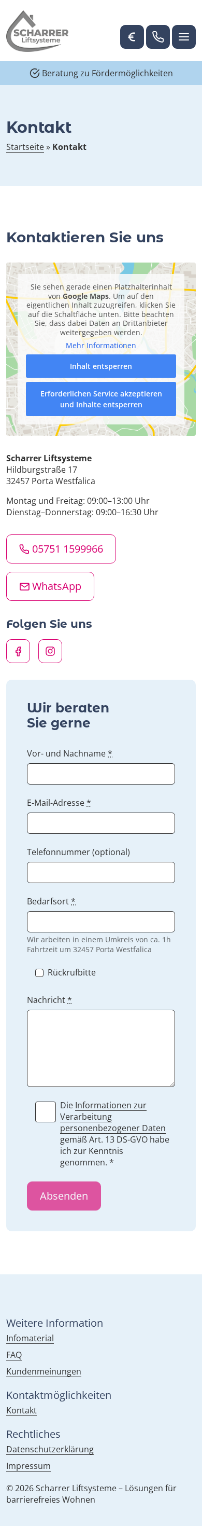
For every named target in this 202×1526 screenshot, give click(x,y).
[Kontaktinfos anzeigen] (158, 37)
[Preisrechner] (132, 37)
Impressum (28, 1466)
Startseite (25, 147)
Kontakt (21, 1410)
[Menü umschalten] (184, 37)
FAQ (14, 1354)
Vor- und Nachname (69, 753)
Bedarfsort (51, 901)
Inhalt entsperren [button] (101, 366)
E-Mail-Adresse (59, 802)
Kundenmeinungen (43, 1371)
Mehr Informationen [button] (101, 345)
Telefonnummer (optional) (78, 852)
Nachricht (49, 1000)
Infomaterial (30, 1338)
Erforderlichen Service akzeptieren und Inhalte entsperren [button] (101, 399)
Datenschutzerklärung (50, 1449)
